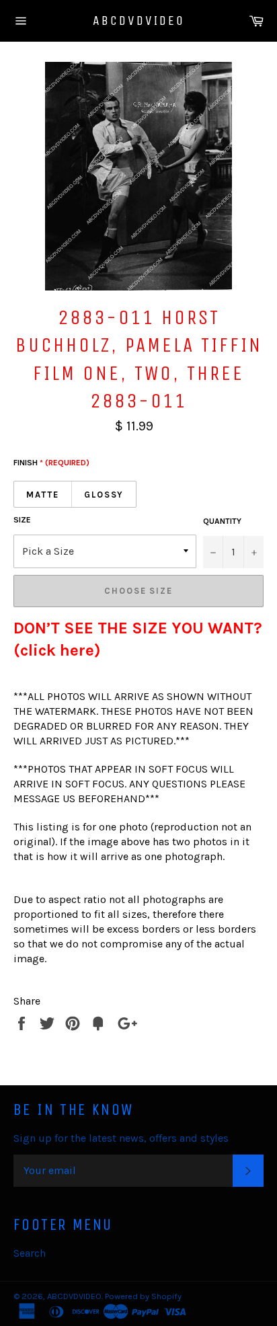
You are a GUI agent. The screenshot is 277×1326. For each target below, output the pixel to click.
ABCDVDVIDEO (139, 20)
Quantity (222, 521)
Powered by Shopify (143, 1296)
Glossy (104, 495)
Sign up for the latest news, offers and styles (121, 1138)
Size (22, 519)
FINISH (51, 462)
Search (29, 1253)
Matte (42, 495)
